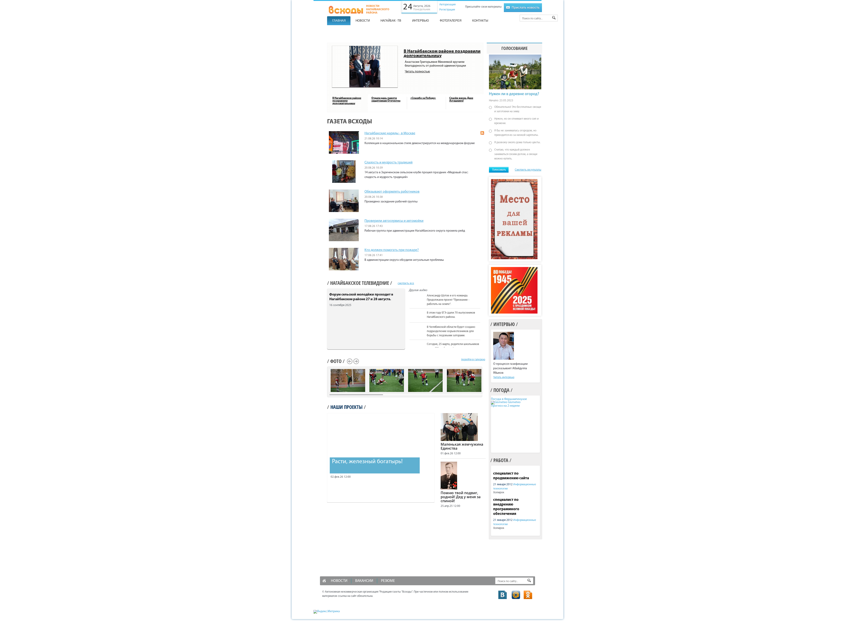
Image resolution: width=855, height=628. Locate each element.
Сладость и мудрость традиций (388, 162)
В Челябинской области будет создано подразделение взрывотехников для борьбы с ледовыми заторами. (451, 331)
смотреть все (406, 283)
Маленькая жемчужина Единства (462, 446)
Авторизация (447, 4)
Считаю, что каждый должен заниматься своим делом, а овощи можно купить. (515, 154)
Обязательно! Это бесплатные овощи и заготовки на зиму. (517, 109)
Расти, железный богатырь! (367, 462)
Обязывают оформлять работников (391, 192)
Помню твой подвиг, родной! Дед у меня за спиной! (460, 496)
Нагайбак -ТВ (391, 20)
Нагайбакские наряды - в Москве (389, 133)
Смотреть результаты (528, 169)
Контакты (480, 20)
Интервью (420, 20)
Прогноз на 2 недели (505, 406)
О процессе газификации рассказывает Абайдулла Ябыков (510, 368)
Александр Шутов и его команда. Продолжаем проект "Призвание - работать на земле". (448, 300)
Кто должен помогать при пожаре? (391, 250)
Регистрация (447, 9)
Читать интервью (503, 377)
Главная (339, 20)
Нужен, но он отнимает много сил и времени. (516, 121)
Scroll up (482, 293)
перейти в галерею (473, 359)
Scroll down (482, 346)
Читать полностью (417, 71)
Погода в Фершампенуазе (509, 399)
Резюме (388, 581)
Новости (363, 20)
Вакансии (364, 581)
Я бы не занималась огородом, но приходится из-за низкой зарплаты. (516, 133)
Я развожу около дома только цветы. (517, 142)
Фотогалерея (450, 20)
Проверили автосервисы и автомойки (393, 221)
